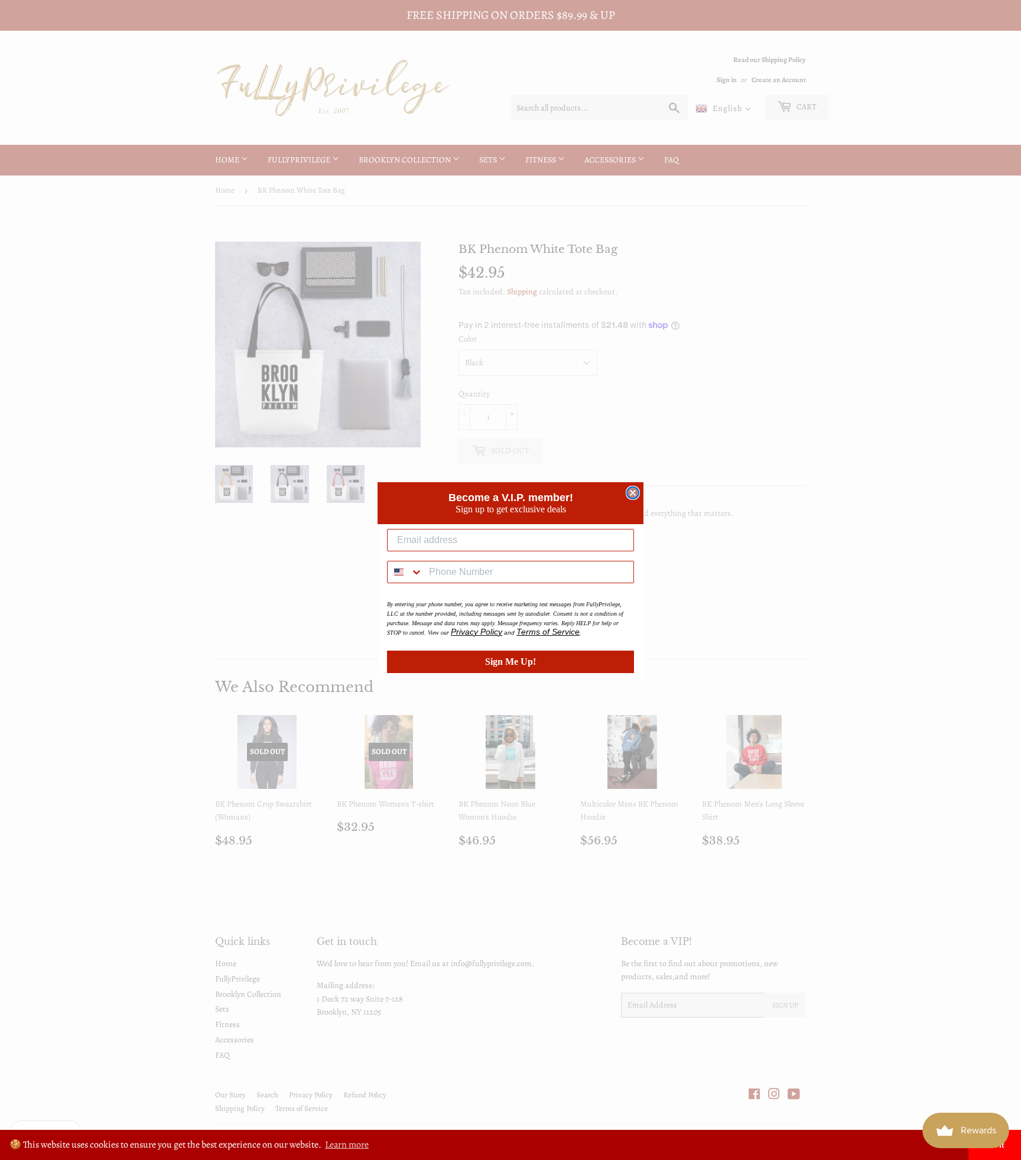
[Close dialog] (633, 493)
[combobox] (405, 572)
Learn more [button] (347, 1144)
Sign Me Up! (510, 662)
